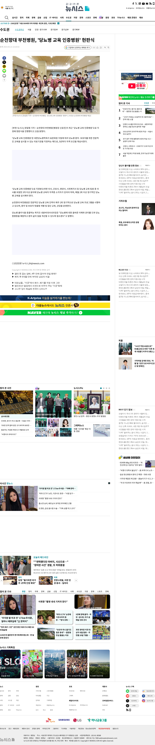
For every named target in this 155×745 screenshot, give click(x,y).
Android (105, 705)
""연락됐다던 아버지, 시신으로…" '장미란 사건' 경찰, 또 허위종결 (50, 563)
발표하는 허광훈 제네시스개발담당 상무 (15, 430)
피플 (121, 340)
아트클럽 (38, 695)
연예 (95, 17)
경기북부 (76, 29)
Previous (1, 580)
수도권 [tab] (146, 103)
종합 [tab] (153, 103)
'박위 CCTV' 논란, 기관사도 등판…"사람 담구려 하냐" (57, 493)
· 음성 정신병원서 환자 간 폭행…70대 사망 (135, 474)
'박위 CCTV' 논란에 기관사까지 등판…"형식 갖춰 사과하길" (63, 617)
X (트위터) (134, 701)
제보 (141, 17)
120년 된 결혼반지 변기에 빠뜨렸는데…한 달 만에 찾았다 (17, 636)
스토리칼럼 (50, 691)
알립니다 (115, 728)
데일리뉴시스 (51, 705)
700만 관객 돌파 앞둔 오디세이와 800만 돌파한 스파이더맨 (17, 425)
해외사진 (82, 691)
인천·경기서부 (41, 29)
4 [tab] (109, 388)
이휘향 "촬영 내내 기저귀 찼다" (50, 498)
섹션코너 (38, 705)
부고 (44, 710)
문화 (81, 17)
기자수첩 (123, 201)
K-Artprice (130, 8)
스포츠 (88, 17)
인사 (37, 710)
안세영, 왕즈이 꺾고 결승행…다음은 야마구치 (17, 421)
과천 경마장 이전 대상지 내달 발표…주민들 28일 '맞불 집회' (83, 632)
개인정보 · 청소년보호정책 (87, 728)
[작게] (105, 47)
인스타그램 (150, 701)
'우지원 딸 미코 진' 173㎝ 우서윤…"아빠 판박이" (57, 488)
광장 (107, 17)
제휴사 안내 (25, 728)
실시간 (15, 17)
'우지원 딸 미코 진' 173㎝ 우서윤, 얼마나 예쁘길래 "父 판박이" (17, 619)
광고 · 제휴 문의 (13, 728)
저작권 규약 (46, 728)
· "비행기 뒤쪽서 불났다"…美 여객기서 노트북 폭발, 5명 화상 (137, 470)
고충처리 (55, 728)
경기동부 (54, 29)
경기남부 (65, 29)
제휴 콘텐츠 (132, 17)
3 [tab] (106, 388)
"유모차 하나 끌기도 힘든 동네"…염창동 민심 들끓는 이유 (63, 632)
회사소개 (3, 728)
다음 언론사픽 (150, 691)
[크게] (108, 47)
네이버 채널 (134, 691)
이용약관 (72, 728)
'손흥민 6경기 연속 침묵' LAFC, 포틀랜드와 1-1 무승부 (25, 23)
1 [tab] (101, 388)
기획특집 (49, 700)
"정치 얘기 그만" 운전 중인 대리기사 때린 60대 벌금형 (17, 628)
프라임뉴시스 (140, 8)
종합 (23, 591)
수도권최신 (19, 29)
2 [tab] (104, 388)
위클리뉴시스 (150, 8)
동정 (51, 710)
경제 (33, 17)
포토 (113, 17)
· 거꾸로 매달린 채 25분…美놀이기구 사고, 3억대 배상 (137, 478)
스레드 (134, 705)
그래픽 (71, 695)
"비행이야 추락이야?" (9, 434)
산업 (45, 17)
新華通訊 (105, 695)
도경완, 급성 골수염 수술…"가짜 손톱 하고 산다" (57, 508)
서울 (29, 29)
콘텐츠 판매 (36, 728)
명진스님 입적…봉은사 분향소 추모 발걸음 (90, 416)
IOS (103, 710)
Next (76, 580)
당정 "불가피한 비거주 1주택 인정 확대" (27, 581)
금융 (39, 17)
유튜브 (134, 696)
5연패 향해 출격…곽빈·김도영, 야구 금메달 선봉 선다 (83, 617)
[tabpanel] (92, 405)
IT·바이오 (53, 17)
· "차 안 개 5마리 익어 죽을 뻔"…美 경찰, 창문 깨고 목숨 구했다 (137, 483)
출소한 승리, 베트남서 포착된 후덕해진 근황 (55, 503)
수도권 (68, 17)
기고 (48, 695)
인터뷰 (38, 700)
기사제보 (64, 728)
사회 (62, 17)
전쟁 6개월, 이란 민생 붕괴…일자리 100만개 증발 (62, 583)
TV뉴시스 (121, 17)
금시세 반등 (5, 416)
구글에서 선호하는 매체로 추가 (79, 47)
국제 (27, 17)
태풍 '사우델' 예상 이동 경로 (82, 430)
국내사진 (71, 691)
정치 (21, 17)
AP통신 (104, 691)
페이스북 (149, 696)
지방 (75, 17)
